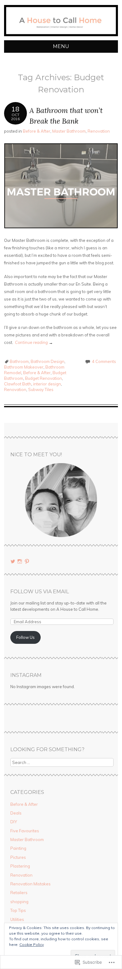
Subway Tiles (40, 389)
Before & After (36, 131)
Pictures (18, 857)
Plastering (20, 866)
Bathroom (19, 361)
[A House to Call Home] (61, 36)
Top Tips (18, 910)
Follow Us (25, 637)
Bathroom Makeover (23, 367)
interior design (47, 383)
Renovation (99, 131)
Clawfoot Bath (17, 383)
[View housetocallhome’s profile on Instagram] (19, 561)
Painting (18, 848)
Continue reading (34, 342)
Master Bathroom (69, 131)
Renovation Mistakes (30, 883)
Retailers (19, 892)
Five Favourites (24, 830)
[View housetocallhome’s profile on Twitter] (12, 561)
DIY (13, 821)
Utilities (17, 919)
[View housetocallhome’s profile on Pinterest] (26, 561)
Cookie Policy (31, 944)
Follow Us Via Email (39, 592)
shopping (19, 901)
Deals (16, 812)
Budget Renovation (43, 378)
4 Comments (104, 361)
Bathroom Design (47, 361)
